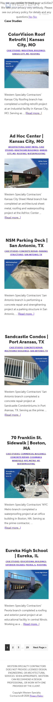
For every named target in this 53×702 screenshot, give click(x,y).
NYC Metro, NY (32, 460)
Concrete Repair (28, 251)
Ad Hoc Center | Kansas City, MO (26, 138)
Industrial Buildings (33, 50)
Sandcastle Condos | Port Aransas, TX (26, 339)
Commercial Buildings (33, 454)
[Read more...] (33, 113)
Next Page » (39, 648)
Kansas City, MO (20, 54)
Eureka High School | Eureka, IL (26, 553)
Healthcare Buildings (26, 150)
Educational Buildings (33, 561)
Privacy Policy (36, 696)
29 (28, 647)
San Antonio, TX (33, 255)
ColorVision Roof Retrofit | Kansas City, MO (26, 40)
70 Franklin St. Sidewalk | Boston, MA (26, 443)
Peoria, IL (31, 565)
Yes (30, 16)
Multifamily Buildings (17, 351)
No (35, 16)
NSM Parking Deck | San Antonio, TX (27, 243)
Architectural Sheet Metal (23, 147)
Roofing (35, 54)
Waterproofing (36, 153)
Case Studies (13, 50)
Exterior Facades (15, 565)
